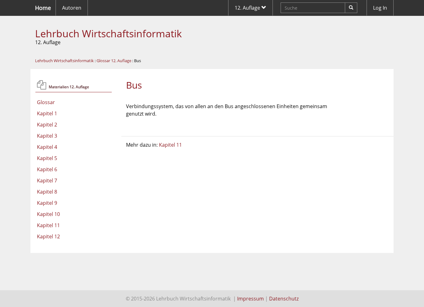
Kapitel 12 (48, 236)
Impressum (250, 298)
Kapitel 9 (47, 202)
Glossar (46, 102)
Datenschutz (284, 298)
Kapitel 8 (47, 191)
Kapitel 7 (47, 180)
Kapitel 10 (48, 214)
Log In (380, 7)
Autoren (71, 7)
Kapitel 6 (47, 169)
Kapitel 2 (47, 124)
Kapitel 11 (48, 225)
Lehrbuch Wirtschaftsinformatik (108, 33)
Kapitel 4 (47, 147)
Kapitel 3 (47, 135)
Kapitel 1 (47, 113)
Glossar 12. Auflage (114, 60)
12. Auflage (248, 7)
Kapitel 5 (47, 158)
